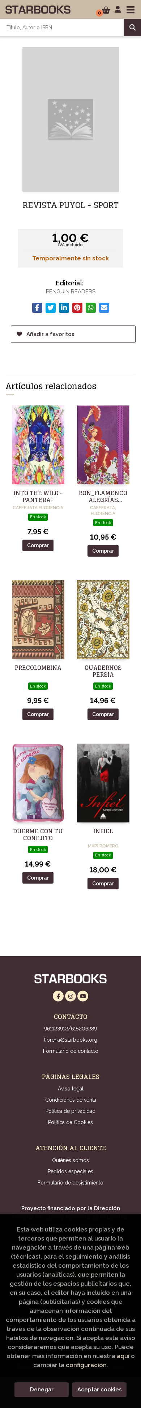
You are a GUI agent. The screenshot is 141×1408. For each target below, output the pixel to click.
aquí (123, 1356)
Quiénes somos (70, 1160)
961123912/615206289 (70, 1028)
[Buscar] (132, 27)
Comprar (38, 545)
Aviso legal (71, 1089)
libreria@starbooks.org (70, 1040)
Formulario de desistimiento (70, 1183)
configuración (86, 1365)
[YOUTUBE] (82, 996)
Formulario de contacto (70, 1051)
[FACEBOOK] (58, 996)
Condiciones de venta (70, 1100)
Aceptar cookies (99, 1389)
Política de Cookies (70, 1122)
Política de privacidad (70, 1111)
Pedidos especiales (70, 1171)
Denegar (42, 1389)
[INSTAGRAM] (70, 996)
